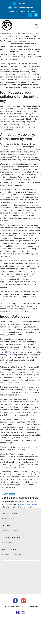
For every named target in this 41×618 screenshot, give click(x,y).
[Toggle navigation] (36, 25)
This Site (12, 352)
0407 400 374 (28, 504)
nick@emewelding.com (23, 7)
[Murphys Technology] (20, 612)
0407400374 (23, 4)
